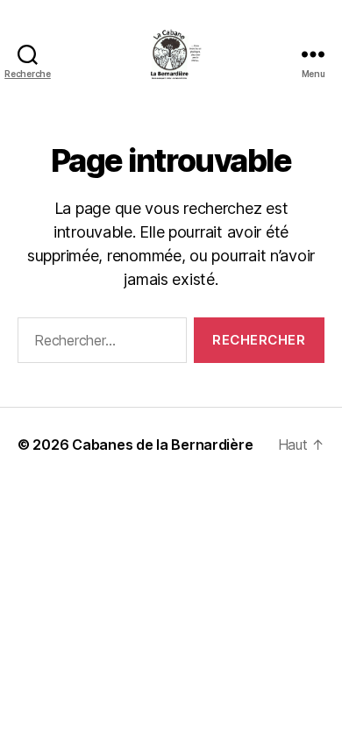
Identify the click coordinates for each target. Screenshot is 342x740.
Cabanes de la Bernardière (162, 444)
